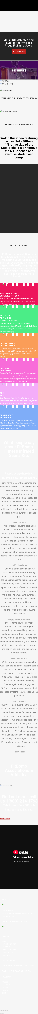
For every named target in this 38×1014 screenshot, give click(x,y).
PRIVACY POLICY (7, 952)
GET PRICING (19, 52)
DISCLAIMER (6, 955)
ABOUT (4, 941)
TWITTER (5, 990)
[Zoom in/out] (1, 1010)
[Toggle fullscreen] (3, 1010)
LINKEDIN (4, 993)
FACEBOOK (5, 982)
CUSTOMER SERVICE (9, 944)
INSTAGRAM (6, 985)
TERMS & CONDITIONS (9, 950)
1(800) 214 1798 (22, 801)
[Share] (5, 1010)
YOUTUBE (5, 987)
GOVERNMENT (6, 947)
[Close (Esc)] (7, 1010)
